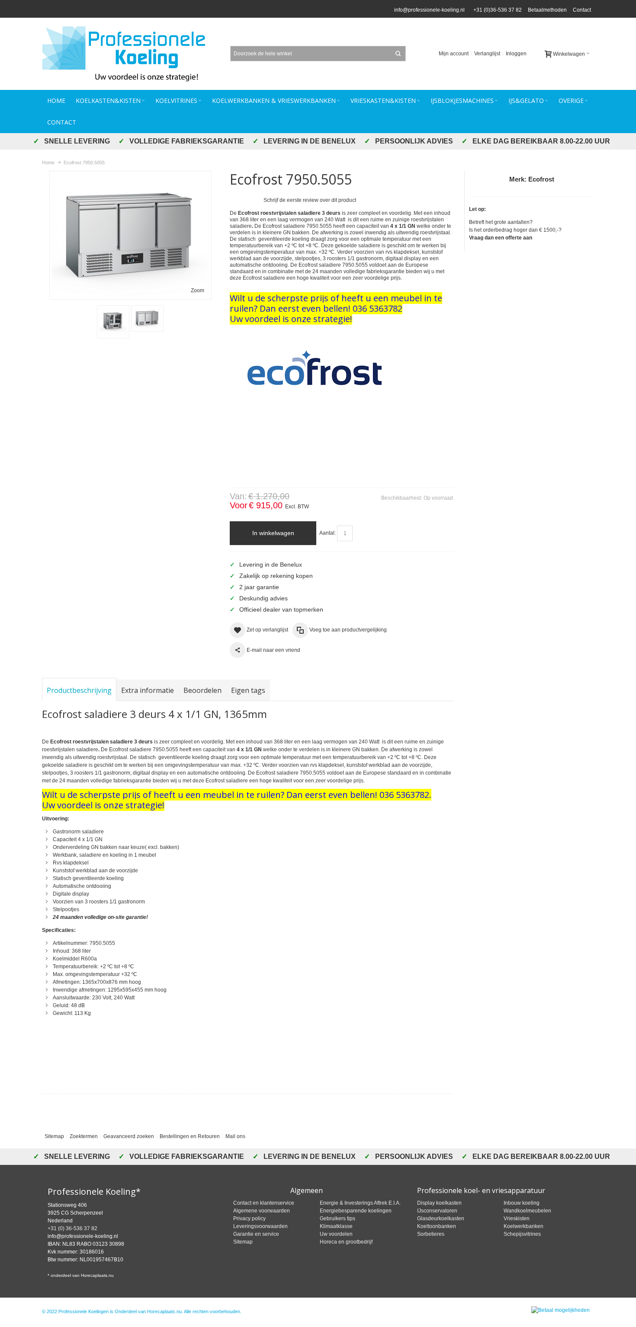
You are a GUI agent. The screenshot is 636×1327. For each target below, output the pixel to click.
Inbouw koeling (522, 1203)
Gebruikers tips (337, 1218)
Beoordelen (202, 690)
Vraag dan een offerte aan (500, 238)
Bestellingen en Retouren (190, 1136)
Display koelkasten (439, 1203)
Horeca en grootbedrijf (346, 1242)
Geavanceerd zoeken (128, 1136)
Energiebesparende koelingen (356, 1211)
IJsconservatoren (437, 1211)
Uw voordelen (336, 1234)
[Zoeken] (398, 53)
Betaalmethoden (547, 10)
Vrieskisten (517, 1218)
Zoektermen (84, 1136)
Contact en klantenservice (263, 1203)
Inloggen (516, 54)
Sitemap (54, 1136)
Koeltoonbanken (436, 1226)
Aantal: (327, 533)
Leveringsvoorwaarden (260, 1226)
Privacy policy (249, 1218)
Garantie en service (256, 1234)
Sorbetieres (430, 1234)
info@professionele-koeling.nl (429, 10)
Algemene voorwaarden (261, 1211)
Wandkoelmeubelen (527, 1211)
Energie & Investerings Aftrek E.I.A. (360, 1203)
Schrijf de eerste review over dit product (309, 200)
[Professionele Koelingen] (128, 53)
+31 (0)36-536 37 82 (496, 10)
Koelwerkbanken (523, 1226)
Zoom (197, 290)
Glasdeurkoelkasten (440, 1218)
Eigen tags (248, 690)
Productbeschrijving (79, 690)
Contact (582, 10)
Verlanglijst (487, 54)
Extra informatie (147, 690)
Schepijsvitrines (522, 1234)
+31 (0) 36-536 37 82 (72, 1228)
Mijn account (454, 54)
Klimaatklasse (336, 1226)
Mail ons (235, 1136)
